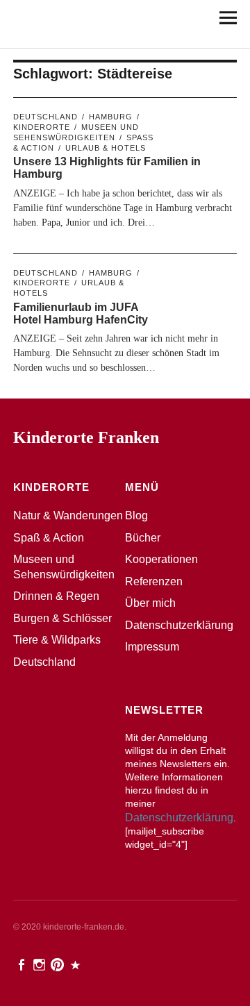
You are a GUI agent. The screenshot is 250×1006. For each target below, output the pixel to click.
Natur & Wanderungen (68, 515)
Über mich (150, 603)
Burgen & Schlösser (62, 618)
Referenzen (154, 581)
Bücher (142, 538)
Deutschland (45, 116)
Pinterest (58, 963)
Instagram (40, 963)
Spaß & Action (48, 538)
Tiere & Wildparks (57, 640)
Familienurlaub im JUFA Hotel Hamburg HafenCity (80, 313)
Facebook (22, 963)
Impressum (152, 647)
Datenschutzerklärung (179, 625)
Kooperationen (161, 559)
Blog (136, 515)
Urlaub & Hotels (105, 148)
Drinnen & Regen (56, 596)
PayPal (76, 963)
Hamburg (111, 116)
